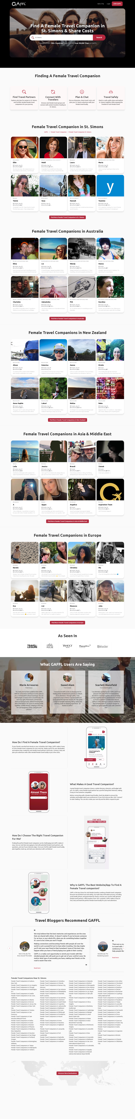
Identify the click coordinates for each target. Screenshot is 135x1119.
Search (99, 37)
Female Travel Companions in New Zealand (68, 332)
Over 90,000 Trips (81, 43)
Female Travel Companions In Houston (23, 1033)
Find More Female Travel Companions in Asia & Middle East (67, 521)
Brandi (72, 466)
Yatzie (15, 201)
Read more (37, 968)
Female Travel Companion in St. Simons (67, 127)
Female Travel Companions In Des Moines (81, 987)
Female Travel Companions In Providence (52, 1014)
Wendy (72, 264)
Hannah (73, 201)
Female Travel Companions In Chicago (22, 987)
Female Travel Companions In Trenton (22, 1010)
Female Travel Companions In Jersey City (23, 1004)
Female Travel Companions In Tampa (22, 1045)
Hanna (101, 264)
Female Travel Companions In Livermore (52, 1000)
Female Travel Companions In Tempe (109, 1002)
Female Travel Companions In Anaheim (52, 1041)
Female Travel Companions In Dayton (109, 1025)
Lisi (43, 606)
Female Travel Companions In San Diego (23, 1035)
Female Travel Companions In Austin (22, 1022)
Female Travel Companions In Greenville (81, 1037)
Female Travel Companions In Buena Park (81, 989)
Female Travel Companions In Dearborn (110, 987)
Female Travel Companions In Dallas (22, 1020)
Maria (101, 162)
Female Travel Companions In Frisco (109, 1014)
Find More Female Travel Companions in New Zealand (67, 420)
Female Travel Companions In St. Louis (51, 1010)
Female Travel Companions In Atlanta (22, 1000)
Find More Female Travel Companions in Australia (67, 318)
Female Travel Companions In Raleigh (80, 1012)
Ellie (14, 162)
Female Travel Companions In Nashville (52, 1037)
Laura (72, 162)
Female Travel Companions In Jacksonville (53, 1006)
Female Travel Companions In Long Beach (110, 998)
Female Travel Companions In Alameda (81, 981)
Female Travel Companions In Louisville (110, 1004)
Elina (15, 264)
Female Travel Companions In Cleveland (110, 983)
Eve (14, 606)
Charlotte (17, 302)
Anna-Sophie (18, 403)
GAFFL (46, 132)
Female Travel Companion (59, 132)
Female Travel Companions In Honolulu (52, 1022)
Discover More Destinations (67, 1073)
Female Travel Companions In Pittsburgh (52, 1012)
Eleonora (73, 606)
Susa (43, 201)
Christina (73, 568)
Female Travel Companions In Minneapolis (82, 985)
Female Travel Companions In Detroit (109, 989)
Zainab (101, 466)
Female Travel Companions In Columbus (52, 981)
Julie (43, 568)
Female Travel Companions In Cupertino (52, 1004)
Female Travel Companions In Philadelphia (53, 991)
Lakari (44, 403)
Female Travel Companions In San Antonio (53, 989)
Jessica (44, 466)
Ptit (71, 302)
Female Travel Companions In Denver (22, 1002)
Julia (100, 606)
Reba (101, 403)
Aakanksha (46, 302)
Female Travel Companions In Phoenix (22, 1027)
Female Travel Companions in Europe (67, 535)
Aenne (72, 365)
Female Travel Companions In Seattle (22, 993)
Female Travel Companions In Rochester (110, 991)
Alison (15, 365)
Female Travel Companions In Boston (22, 1025)
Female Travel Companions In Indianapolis (24, 1047)
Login (108, 4)
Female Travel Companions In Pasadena (110, 1000)
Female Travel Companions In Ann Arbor (110, 981)
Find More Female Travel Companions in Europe (67, 622)
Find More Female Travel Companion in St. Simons (67, 217)
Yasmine (102, 201)
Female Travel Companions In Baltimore (52, 1008)
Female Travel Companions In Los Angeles (24, 985)
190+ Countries (57, 43)
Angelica (73, 505)
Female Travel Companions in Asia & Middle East (67, 434)
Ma (100, 568)
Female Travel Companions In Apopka (80, 1050)
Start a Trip (100, 4)
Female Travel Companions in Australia (67, 231)
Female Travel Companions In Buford (80, 983)
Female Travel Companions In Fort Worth (110, 1010)
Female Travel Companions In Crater (109, 1012)
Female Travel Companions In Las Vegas (81, 991)
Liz (43, 264)
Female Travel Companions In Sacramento (53, 998)
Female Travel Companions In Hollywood (52, 1039)
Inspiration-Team (105, 505)
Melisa (72, 403)
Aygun (44, 505)
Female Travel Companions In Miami (80, 1018)
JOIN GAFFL (117, 4)
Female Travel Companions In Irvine (51, 1020)
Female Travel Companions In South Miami (53, 1002)
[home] (18, 3)
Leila (15, 466)
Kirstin (101, 365)
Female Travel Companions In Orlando (51, 983)
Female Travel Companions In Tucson (109, 985)
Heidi (44, 162)
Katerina (45, 365)
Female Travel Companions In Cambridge (81, 1010)
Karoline (102, 302)
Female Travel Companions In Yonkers (22, 1050)
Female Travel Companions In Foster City (110, 1022)
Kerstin (16, 568)
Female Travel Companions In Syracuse (110, 1020)
